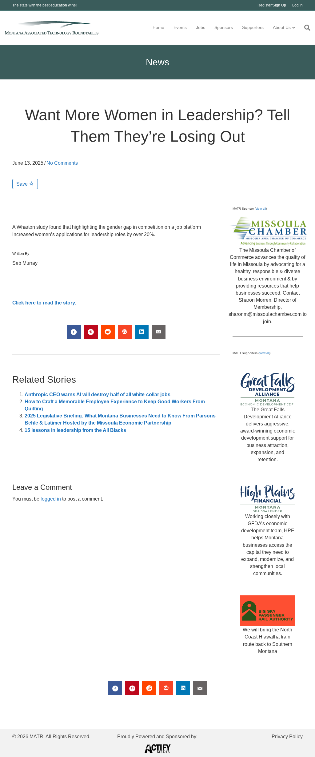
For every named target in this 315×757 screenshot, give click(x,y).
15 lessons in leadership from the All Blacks (75, 430)
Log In (297, 5)
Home (158, 27)
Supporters (253, 27)
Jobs (200, 27)
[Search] (305, 28)
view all (261, 208)
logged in (51, 498)
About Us (282, 27)
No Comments (62, 163)
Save (22, 184)
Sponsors (223, 27)
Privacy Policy (287, 736)
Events (180, 27)
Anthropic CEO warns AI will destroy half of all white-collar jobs (97, 394)
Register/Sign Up (271, 5)
